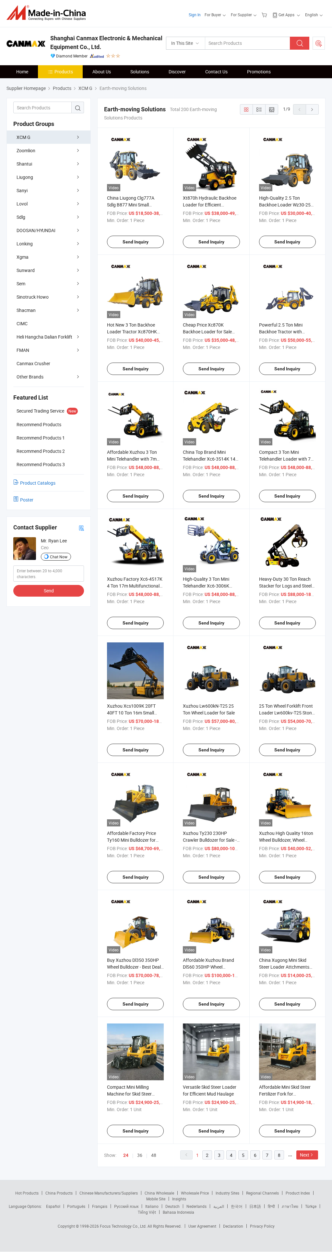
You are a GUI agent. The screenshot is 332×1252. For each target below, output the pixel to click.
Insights (179, 1198)
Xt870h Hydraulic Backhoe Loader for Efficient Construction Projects (209, 205)
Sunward (26, 270)
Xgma (23, 257)
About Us (101, 71)
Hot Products (27, 1193)
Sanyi (22, 190)
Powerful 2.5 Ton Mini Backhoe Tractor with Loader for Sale (280, 331)
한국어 (237, 1206)
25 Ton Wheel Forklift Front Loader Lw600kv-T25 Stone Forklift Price (286, 713)
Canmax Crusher (33, 363)
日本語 (255, 1206)
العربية (218, 1206)
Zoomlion (26, 150)
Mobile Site (155, 1198)
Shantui (24, 164)
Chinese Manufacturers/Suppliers (108, 1193)
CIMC (22, 323)
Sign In (195, 14)
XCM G (23, 137)
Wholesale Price (195, 1193)
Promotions (259, 71)
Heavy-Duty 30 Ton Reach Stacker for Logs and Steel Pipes (285, 586)
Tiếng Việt (147, 1212)
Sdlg (21, 217)
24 (125, 1155)
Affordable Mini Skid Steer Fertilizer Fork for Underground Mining (285, 1094)
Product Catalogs (37, 483)
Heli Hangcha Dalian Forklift (44, 337)
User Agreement (202, 1226)
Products (63, 71)
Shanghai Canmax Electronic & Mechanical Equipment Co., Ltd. (106, 42)
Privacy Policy (262, 1226)
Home (22, 71)
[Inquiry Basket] (265, 14)
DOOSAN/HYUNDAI (36, 230)
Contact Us (216, 71)
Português (76, 1206)
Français (99, 1206)
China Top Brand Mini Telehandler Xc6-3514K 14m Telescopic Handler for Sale (211, 459)
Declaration (233, 1226)
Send (49, 591)
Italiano (152, 1206)
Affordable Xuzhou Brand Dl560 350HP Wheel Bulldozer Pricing (208, 967)
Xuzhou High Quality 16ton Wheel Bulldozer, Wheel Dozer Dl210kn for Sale (286, 840)
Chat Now (58, 556)
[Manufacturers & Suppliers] (48, 12)
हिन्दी (271, 1206)
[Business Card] (81, 527)
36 (139, 1155)
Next (304, 1155)
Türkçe (310, 1206)
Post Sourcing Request (319, 43)
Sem (21, 283)
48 (153, 1155)
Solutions (139, 71)
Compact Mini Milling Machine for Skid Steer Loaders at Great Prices (130, 1094)
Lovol (22, 204)
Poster (26, 500)
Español (53, 1206)
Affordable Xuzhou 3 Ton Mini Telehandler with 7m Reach (132, 459)
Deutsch (172, 1206)
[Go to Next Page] (312, 109)
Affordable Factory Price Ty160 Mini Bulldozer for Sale (131, 840)
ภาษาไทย (290, 1206)
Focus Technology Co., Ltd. (124, 1226)
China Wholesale (159, 1193)
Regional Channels (262, 1193)
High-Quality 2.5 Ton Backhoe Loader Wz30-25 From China (285, 205)
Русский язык (126, 1206)
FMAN (23, 350)
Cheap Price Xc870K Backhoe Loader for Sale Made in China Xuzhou (207, 331)
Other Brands (30, 377)
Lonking (25, 244)
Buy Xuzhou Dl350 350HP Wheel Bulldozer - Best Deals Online (135, 967)
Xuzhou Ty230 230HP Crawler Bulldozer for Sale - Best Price (210, 840)
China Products (59, 1193)
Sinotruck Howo (33, 297)
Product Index (298, 1193)
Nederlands (196, 1206)
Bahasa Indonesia (178, 1212)
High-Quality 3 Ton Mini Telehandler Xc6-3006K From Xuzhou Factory (206, 586)
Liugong (25, 177)
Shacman (26, 310)
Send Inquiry (135, 241)
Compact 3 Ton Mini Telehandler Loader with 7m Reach (286, 459)
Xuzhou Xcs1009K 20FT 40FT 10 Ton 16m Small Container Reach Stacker (132, 713)
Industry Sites (227, 1193)
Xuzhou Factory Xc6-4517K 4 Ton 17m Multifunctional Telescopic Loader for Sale (134, 586)
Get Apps (286, 14)
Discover (177, 71)
